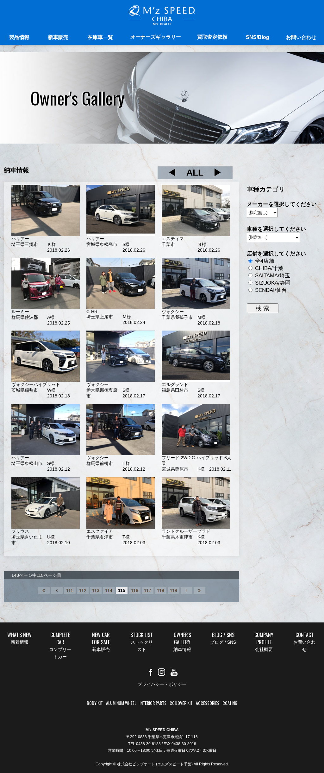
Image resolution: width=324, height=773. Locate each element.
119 (173, 590)
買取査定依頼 (212, 37)
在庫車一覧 (100, 37)
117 (147, 590)
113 (95, 590)
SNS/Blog (257, 37)
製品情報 (19, 37)
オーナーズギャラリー (155, 37)
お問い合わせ (301, 37)
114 (108, 590)
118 (160, 590)
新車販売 (58, 37)
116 (134, 590)
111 (69, 590)
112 (82, 590)
